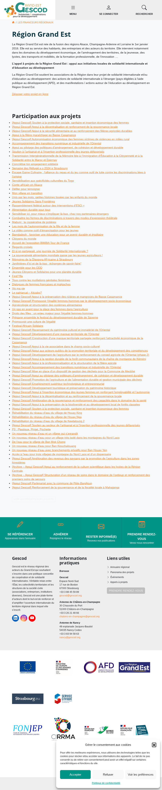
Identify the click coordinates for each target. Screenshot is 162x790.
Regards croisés (22, 247)
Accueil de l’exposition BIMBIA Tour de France (40, 242)
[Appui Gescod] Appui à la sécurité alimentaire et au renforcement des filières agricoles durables (72, 130)
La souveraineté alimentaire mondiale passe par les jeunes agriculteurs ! (57, 255)
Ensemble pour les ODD (27, 267)
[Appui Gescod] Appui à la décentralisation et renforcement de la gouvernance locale (65, 126)
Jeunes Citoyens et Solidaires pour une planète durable (46, 271)
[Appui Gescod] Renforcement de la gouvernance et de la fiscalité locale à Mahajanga (65, 487)
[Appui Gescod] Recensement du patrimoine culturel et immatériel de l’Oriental (61, 329)
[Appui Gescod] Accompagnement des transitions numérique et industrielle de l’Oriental (66, 367)
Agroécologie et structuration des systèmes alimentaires (47, 305)
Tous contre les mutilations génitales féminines (41, 280)
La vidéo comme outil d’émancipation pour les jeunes (45, 230)
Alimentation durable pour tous (31, 209)
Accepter (75, 774)
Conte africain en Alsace (27, 184)
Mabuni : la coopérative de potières (34, 222)
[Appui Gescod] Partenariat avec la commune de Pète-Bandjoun (52, 483)
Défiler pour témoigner (26, 188)
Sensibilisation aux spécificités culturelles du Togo (43, 180)
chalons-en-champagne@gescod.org (79, 616)
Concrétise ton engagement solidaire (35, 164)
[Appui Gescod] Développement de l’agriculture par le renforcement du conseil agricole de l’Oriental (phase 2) (80, 354)
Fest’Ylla (17, 276)
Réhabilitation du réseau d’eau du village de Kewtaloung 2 (48, 421)
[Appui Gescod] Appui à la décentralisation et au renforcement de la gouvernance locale (67, 396)
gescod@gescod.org (70, 595)
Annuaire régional (120, 567)
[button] (154, 745)
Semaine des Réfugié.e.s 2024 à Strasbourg (40, 168)
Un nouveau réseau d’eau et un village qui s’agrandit (45, 433)
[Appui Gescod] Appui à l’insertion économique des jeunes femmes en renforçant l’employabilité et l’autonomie (81, 392)
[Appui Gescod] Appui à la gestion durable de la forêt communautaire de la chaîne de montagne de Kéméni (79, 358)
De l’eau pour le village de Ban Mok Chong (38, 441)
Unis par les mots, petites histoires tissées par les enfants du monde (54, 197)
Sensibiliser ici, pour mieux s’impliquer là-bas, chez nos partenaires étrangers (60, 213)
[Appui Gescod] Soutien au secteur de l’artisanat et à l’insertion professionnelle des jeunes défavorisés (76, 425)
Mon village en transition (27, 193)
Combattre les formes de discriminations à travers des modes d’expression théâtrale (64, 218)
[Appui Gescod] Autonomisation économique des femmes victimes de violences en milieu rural (70, 139)
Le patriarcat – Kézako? (27, 292)
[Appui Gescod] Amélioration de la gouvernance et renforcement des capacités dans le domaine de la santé (79, 400)
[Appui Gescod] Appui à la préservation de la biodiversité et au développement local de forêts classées (76, 404)
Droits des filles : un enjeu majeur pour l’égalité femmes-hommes (52, 313)
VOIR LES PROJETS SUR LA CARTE (34, 499)
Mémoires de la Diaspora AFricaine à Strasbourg (42, 259)
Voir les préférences (141, 774)
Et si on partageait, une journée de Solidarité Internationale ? (50, 251)
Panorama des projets (122, 572)
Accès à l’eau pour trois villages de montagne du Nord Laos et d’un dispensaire (61, 454)
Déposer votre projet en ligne (30, 94)
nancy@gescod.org (69, 637)
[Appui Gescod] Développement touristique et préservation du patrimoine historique (64, 387)
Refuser (108, 774)
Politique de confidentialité (106, 783)
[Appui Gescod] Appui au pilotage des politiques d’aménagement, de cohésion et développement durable (77, 375)
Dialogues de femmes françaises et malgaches (41, 284)
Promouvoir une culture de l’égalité (34, 321)
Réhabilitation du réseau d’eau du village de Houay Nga (47, 416)
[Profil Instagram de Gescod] (23, 618)
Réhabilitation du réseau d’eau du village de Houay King (47, 412)
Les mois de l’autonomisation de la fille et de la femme (46, 226)
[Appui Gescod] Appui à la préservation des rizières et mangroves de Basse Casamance (67, 296)
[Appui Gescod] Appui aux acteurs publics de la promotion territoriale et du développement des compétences (80, 350)
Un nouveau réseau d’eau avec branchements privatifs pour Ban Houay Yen (59, 450)
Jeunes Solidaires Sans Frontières (33, 201)
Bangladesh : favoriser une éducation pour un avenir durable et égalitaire (57, 234)
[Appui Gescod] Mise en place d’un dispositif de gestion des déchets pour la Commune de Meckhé (73, 371)
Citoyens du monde (24, 238)
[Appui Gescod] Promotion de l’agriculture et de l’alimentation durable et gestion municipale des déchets (77, 379)
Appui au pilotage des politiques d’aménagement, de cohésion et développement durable (67, 147)
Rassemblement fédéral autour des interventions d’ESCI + (48, 205)
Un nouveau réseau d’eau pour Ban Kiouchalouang (44, 446)
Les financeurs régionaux (35, 22)
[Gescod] (27, 9)
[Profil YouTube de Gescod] (32, 618)
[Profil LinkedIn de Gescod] (15, 618)
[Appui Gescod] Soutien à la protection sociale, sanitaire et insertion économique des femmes (70, 122)
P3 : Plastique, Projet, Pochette (31, 429)
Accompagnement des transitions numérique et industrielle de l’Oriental (56, 143)
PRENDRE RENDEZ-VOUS (126, 590)
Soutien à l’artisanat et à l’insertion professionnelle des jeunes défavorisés (58, 151)
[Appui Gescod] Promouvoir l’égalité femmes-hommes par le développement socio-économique (71, 300)
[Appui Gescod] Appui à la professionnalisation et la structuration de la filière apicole (64, 363)
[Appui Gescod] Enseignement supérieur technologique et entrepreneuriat (58, 383)
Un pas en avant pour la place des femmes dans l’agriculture (50, 309)
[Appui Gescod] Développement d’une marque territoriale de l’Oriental (55, 334)
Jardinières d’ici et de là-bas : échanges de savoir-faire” (46, 263)
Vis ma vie (18, 288)
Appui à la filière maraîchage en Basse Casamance (44, 135)
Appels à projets (119, 582)
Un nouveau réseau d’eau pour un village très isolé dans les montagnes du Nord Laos (66, 437)
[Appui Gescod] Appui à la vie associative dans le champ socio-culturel (56, 346)
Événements (117, 577)
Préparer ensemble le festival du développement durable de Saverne (55, 317)
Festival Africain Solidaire (27, 325)
